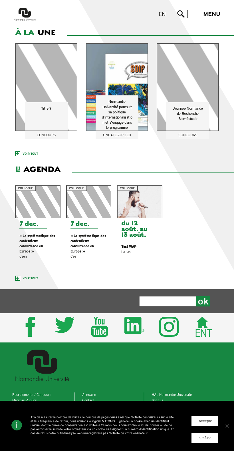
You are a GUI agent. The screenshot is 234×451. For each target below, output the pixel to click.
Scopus (157, 400)
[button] (205, 14)
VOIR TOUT (30, 153)
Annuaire (89, 394)
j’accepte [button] (205, 421)
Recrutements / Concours (31, 394)
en (162, 14)
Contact (88, 400)
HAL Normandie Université (172, 394)
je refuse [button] (204, 438)
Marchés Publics (24, 400)
